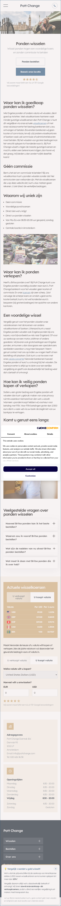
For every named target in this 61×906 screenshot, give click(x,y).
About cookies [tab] (30, 434)
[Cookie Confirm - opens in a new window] (47, 428)
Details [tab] (50, 434)
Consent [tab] (11, 434)
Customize (30, 476)
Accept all (30, 469)
